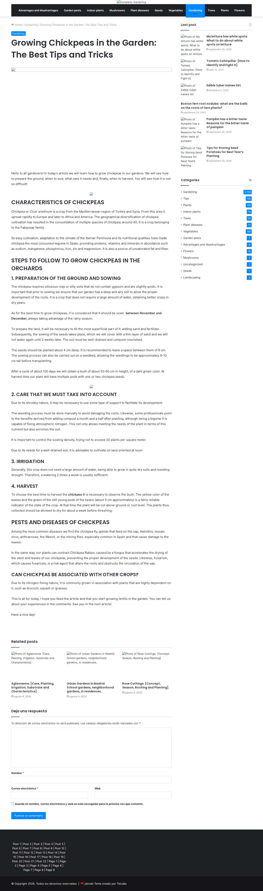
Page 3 (23, 865)
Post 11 (17, 852)
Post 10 (59, 848)
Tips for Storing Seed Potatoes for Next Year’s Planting (224, 152)
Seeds (159, 10)
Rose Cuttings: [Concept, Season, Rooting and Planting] (145, 685)
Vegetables (175, 10)
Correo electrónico (24, 788)
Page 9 (50, 869)
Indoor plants (95, 10)
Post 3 (38, 844)
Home (18, 24)
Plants (225, 10)
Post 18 (47, 857)
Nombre (17, 773)
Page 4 (34, 865)
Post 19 (58, 857)
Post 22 (41, 861)
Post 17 (35, 857)
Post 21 (29, 861)
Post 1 (17, 844)
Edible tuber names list (223, 85)
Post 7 (27, 848)
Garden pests (72, 10)
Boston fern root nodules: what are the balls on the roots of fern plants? (214, 106)
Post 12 (28, 852)
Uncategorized (193, 264)
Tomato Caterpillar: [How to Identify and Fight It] (228, 63)
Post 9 (48, 848)
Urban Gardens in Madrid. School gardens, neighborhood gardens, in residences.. (90, 687)
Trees (211, 10)
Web (97, 788)
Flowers (239, 10)
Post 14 (52, 852)
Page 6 (57, 865)
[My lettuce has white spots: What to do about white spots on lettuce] (192, 45)
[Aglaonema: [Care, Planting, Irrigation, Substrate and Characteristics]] (36, 665)
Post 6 (16, 848)
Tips (186, 198)
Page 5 (46, 865)
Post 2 (27, 844)
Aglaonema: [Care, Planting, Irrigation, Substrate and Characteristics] (32, 687)
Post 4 (49, 844)
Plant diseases (140, 10)
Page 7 (27, 869)
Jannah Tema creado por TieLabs (105, 883)
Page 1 (53, 861)
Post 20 (17, 861)
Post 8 (37, 848)
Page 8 (39, 869)
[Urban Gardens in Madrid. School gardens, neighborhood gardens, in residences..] (91, 665)
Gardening (195, 10)
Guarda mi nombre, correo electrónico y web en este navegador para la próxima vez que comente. (79, 803)
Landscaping (191, 277)
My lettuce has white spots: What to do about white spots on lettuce (227, 40)
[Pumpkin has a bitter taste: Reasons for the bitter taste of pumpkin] (192, 130)
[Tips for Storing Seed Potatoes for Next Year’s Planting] (192, 157)
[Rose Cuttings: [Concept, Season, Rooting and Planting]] (147, 665)
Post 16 (23, 857)
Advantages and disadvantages (38, 10)
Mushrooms (117, 10)
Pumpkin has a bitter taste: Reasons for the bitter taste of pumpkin (227, 123)
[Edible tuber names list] (192, 91)
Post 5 (59, 844)
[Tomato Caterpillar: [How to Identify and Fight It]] (192, 70)
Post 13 (40, 852)
